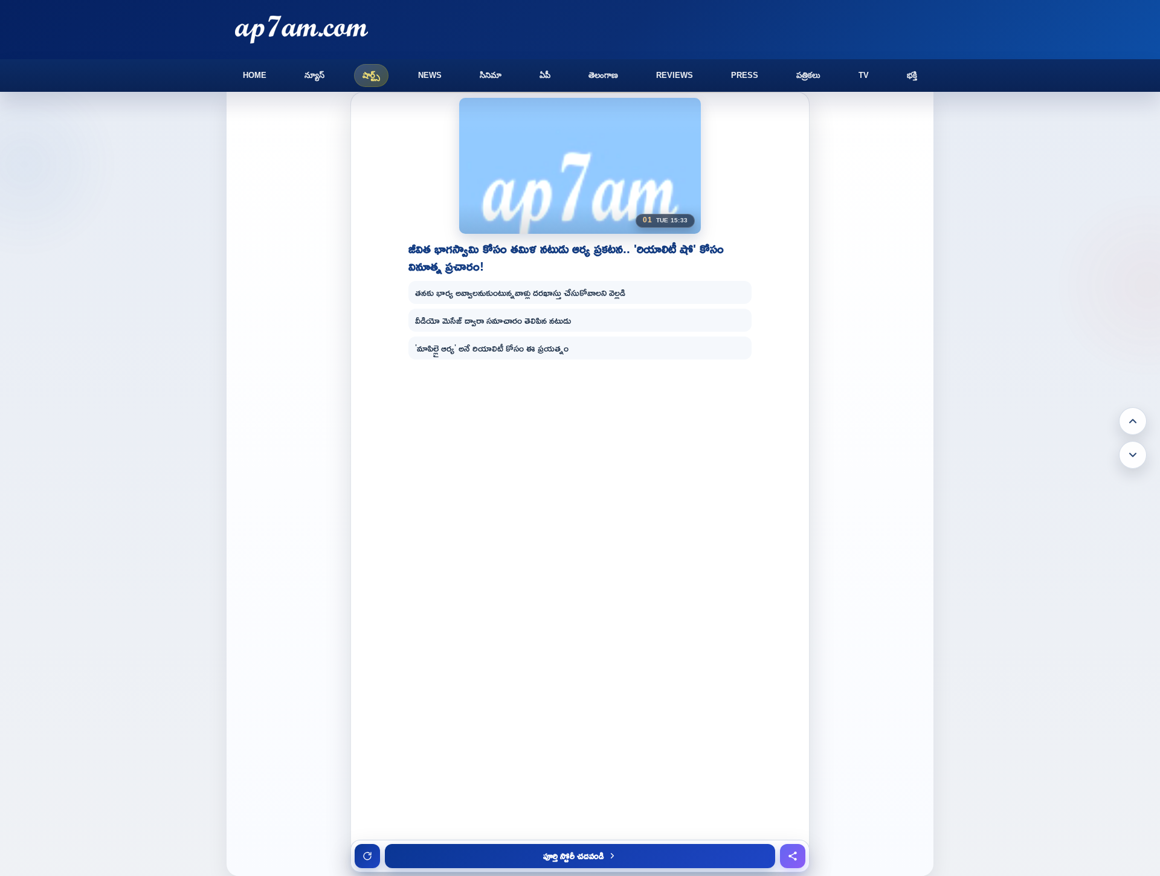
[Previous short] (1133, 421)
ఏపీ (545, 75)
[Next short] (1133, 455)
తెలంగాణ (603, 75)
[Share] (792, 856)
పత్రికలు (808, 75)
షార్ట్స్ (371, 75)
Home (254, 75)
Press (744, 75)
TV (864, 75)
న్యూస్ (314, 75)
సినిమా (490, 75)
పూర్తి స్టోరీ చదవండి (573, 856)
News (430, 75)
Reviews (674, 75)
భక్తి (912, 75)
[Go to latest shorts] (367, 856)
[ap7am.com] (301, 29)
